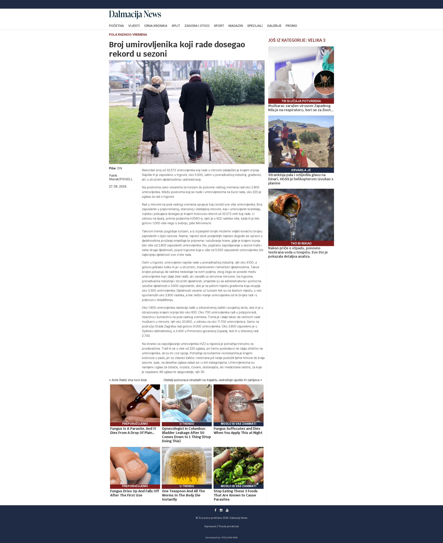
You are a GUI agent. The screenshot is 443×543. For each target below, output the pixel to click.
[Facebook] (215, 510)
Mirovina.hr (203, 223)
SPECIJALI (255, 26)
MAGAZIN (235, 26)
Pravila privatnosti (229, 526)
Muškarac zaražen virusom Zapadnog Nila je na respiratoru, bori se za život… (300, 108)
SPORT (219, 26)
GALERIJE (274, 26)
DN (119, 168)
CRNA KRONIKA (155, 26)
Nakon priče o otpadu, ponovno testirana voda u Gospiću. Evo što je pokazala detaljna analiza (298, 252)
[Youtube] (227, 510)
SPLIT (176, 26)
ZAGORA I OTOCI (197, 26)
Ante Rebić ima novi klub (129, 380)
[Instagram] (221, 510)
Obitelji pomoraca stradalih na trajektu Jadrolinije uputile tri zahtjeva (211, 380)
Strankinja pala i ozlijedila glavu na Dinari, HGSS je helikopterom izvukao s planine (300, 179)
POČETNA (116, 26)
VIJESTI (134, 26)
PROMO (291, 26)
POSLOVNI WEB (229, 537)
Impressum (210, 526)
